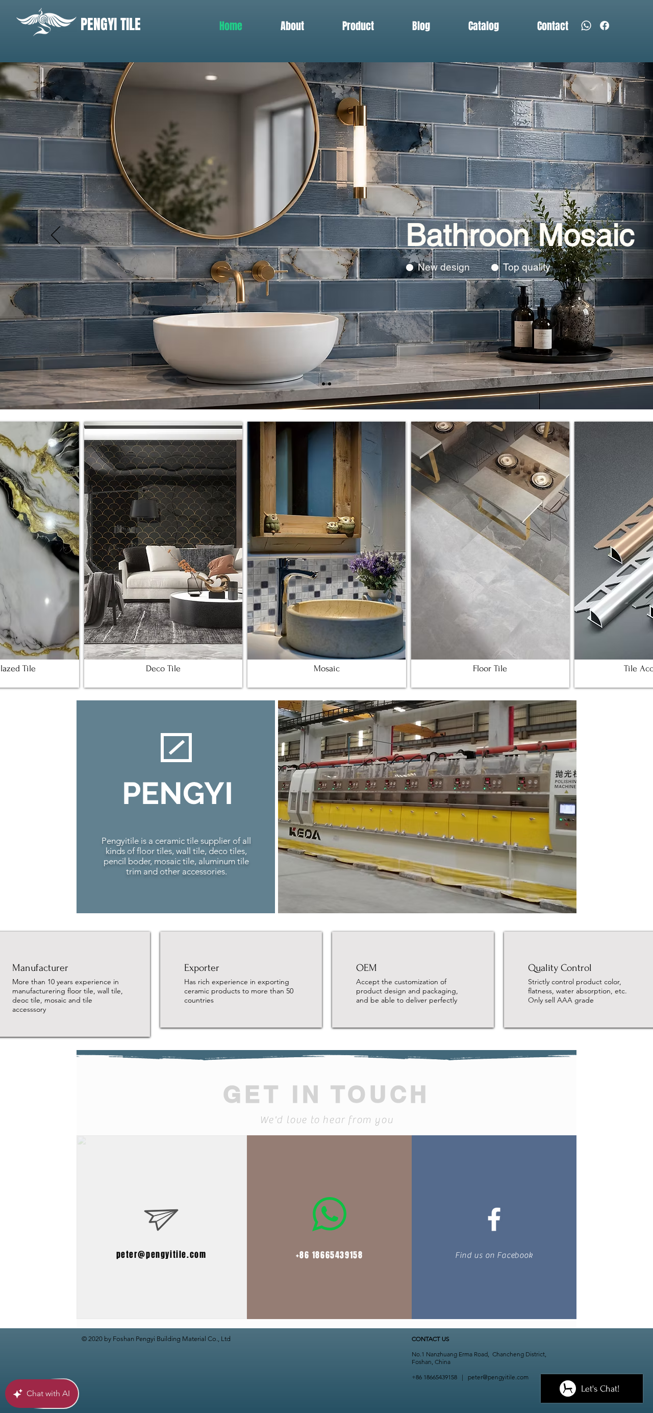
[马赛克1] (326, 383)
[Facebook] (604, 25)
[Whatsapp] (586, 25)
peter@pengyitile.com (161, 1254)
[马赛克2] (329, 383)
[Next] (597, 236)
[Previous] (55, 236)
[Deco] (323, 383)
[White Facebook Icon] (494, 1219)
